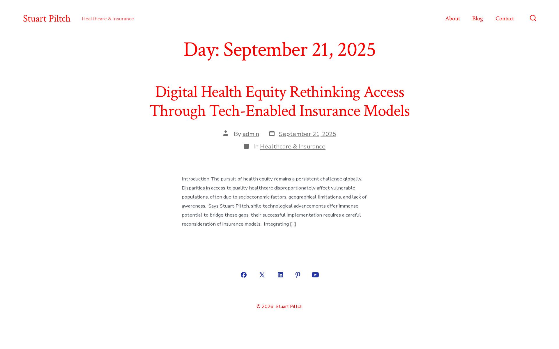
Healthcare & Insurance (293, 146)
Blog (477, 18)
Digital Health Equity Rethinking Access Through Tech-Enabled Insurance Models (279, 101)
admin (251, 134)
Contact (505, 18)
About (452, 18)
